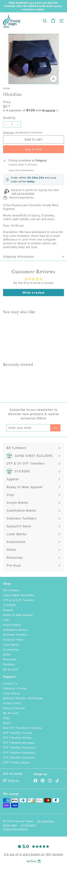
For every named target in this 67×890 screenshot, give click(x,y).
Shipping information (18, 256)
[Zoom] (53, 79)
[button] (33, 110)
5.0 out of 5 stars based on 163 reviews (33, 854)
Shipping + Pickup (15, 688)
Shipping (8, 132)
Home (7, 88)
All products (28, 825)
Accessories (10, 649)
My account (10, 669)
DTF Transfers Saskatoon (19, 752)
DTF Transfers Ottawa (17, 737)
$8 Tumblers (11, 590)
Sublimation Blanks (15, 629)
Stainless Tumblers (15, 634)
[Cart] (53, 21)
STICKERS (9, 605)
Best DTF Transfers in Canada (22, 727)
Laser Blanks (11, 644)
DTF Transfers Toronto (17, 732)
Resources (9, 659)
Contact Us (10, 683)
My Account (10, 712)
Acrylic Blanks (12, 624)
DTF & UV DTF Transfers (18, 600)
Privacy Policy (12, 703)
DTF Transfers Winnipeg (18, 742)
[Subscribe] (55, 427)
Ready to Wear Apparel (18, 614)
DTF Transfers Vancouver (19, 747)
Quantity (9, 118)
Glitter (7, 654)
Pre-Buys (9, 664)
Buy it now (33, 149)
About (7, 722)
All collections (45, 821)
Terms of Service (14, 708)
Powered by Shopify (15, 829)
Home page (10, 825)
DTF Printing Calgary (16, 762)
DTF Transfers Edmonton (19, 757)
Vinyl (6, 619)
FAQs (6, 717)
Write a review (33, 292)
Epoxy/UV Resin (13, 639)
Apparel (8, 609)
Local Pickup (11, 693)
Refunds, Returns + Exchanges (23, 698)
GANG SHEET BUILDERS (18, 595)
